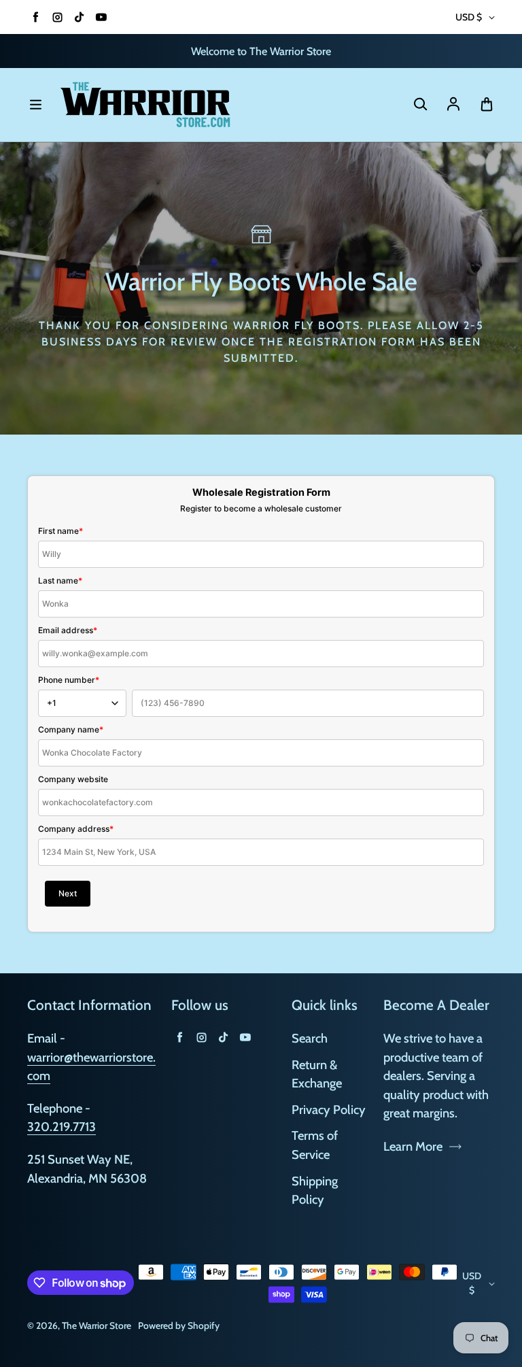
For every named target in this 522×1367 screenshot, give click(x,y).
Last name (60, 580)
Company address (76, 829)
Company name (70, 729)
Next (67, 893)
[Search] (420, 105)
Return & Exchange (317, 1074)
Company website (73, 779)
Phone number (68, 680)
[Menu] (35, 105)
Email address (67, 630)
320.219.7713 (61, 1126)
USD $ (468, 17)
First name (60, 531)
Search (310, 1038)
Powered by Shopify (179, 1325)
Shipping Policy (315, 1190)
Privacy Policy (329, 1109)
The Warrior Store (96, 1325)
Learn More (412, 1146)
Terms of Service (315, 1145)
